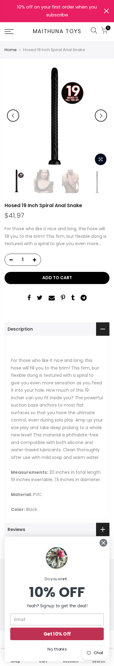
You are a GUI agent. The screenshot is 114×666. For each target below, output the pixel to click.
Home (11, 50)
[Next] (101, 115)
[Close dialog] (103, 543)
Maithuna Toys (57, 31)
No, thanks (57, 649)
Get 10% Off (57, 634)
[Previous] (13, 115)
